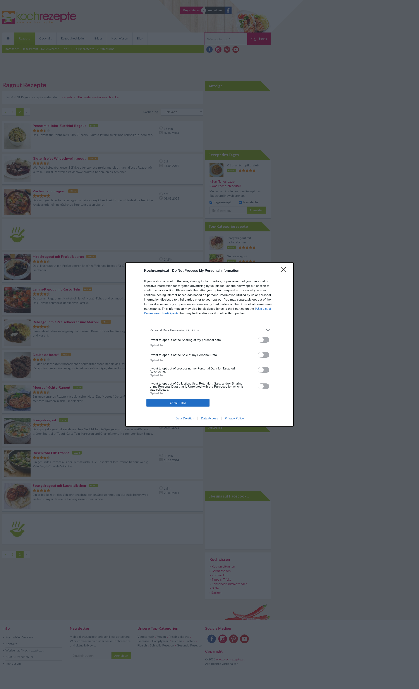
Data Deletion (184, 418)
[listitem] (209, 330)
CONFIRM (178, 403)
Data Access (209, 418)
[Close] (285, 271)
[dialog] (209, 344)
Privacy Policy (234, 418)
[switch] (263, 340)
